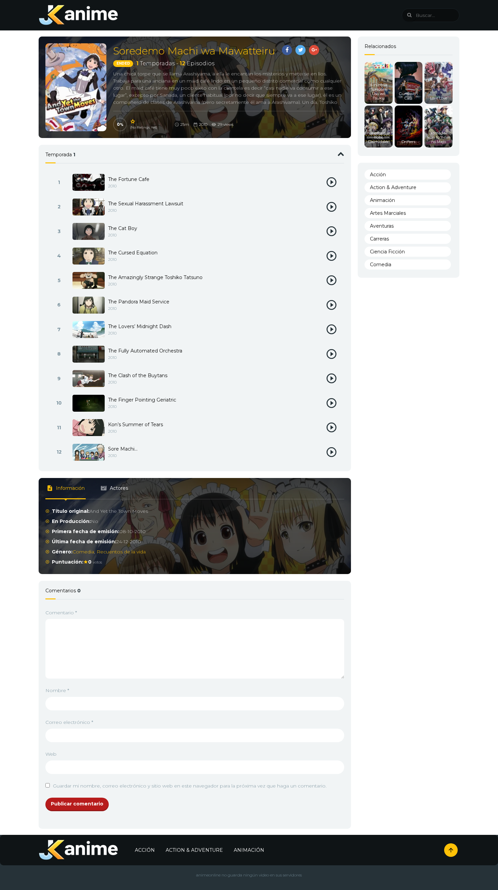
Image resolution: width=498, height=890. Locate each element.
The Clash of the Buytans (137, 375)
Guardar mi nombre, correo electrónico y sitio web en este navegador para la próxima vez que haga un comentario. (190, 786)
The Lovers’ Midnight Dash (139, 326)
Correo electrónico (69, 722)
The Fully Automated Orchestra (145, 351)
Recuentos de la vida (121, 552)
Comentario (61, 613)
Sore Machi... (123, 449)
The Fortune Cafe (128, 179)
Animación (382, 200)
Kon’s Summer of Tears (135, 424)
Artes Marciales (388, 213)
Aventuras (382, 226)
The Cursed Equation (133, 253)
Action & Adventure (393, 187)
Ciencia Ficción (387, 252)
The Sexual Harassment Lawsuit (145, 204)
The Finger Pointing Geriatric (142, 400)
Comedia (83, 552)
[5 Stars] (133, 121)
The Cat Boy (122, 228)
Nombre (57, 690)
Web (51, 754)
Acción (378, 175)
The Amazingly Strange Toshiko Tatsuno (155, 277)
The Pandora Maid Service (138, 302)
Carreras (379, 239)
